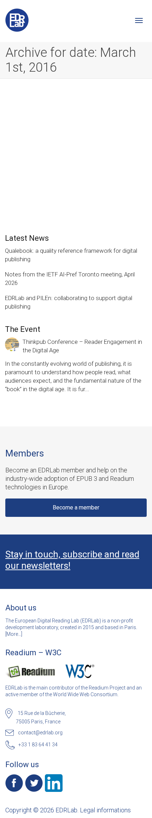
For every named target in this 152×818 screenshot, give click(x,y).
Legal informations (105, 810)
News (83, 142)
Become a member (76, 507)
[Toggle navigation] (139, 20)
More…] (14, 634)
